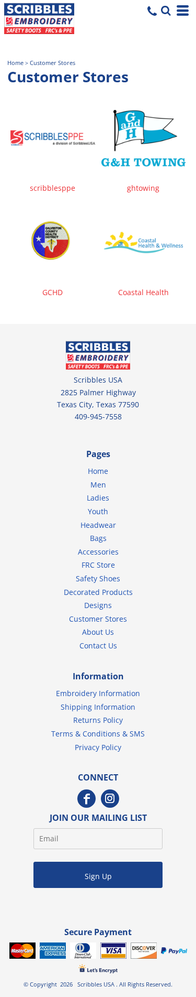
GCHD (52, 292)
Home (15, 63)
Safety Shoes (98, 578)
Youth (98, 511)
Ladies (98, 498)
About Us (98, 632)
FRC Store (98, 565)
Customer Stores (98, 619)
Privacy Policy (98, 747)
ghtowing (143, 188)
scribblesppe (52, 188)
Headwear (98, 525)
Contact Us (98, 646)
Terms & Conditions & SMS (98, 734)
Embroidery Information (98, 693)
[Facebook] (86, 798)
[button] (164, 9)
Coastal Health (143, 292)
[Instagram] (110, 798)
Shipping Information (98, 707)
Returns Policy (98, 720)
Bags (98, 538)
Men (98, 485)
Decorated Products (98, 592)
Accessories (98, 552)
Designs (98, 605)
